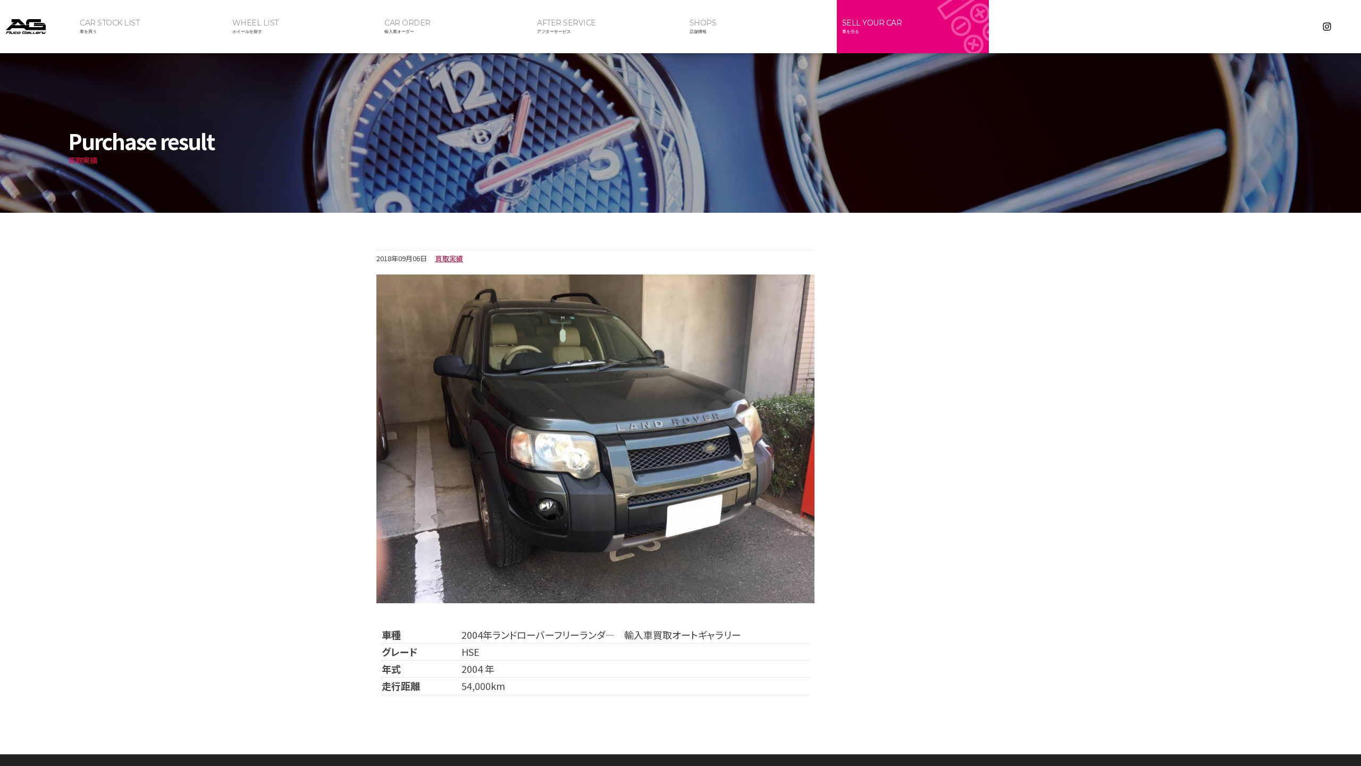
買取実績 (449, 258)
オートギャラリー (37, 26)
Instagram (1327, 26)
